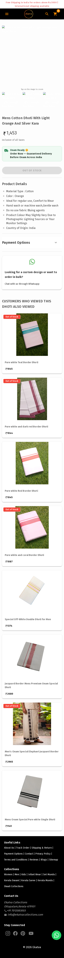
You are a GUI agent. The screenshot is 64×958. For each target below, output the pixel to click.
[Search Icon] (47, 14)
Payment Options (16, 242)
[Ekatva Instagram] (8, 933)
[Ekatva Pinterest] (23, 933)
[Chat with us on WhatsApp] (56, 935)
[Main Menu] (7, 14)
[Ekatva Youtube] (31, 933)
